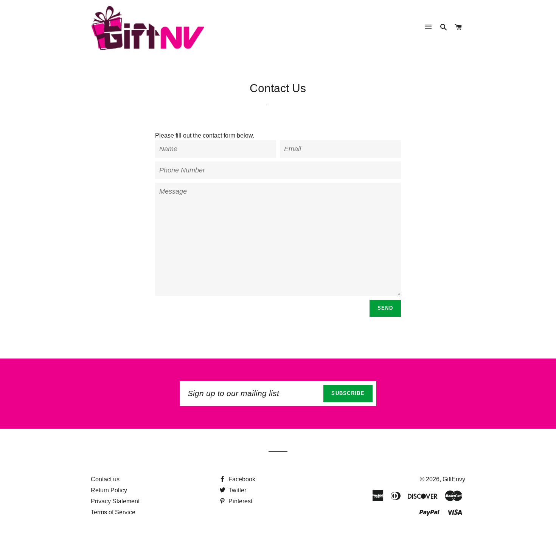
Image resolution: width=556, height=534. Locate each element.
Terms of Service (113, 512)
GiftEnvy (454, 479)
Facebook (241, 479)
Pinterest (239, 501)
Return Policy (109, 490)
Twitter (236, 490)
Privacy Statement (115, 501)
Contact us (105, 479)
